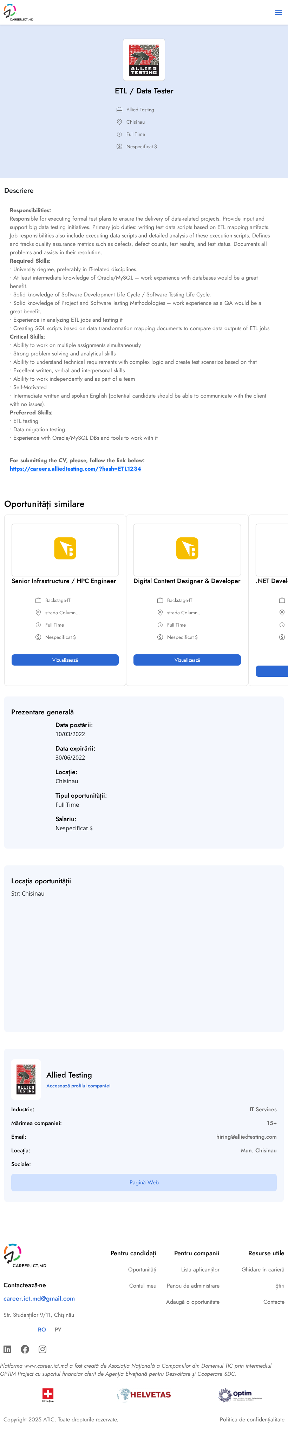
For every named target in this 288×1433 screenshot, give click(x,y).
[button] (278, 12)
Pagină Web (144, 1182)
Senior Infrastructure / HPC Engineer (64, 580)
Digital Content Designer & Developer (187, 580)
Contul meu (142, 1286)
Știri (279, 1286)
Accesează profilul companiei (78, 1085)
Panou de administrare (193, 1286)
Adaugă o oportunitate (193, 1302)
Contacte (273, 1302)
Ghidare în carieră (263, 1269)
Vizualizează (65, 659)
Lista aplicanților (200, 1269)
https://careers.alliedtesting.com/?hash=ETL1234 (75, 469)
